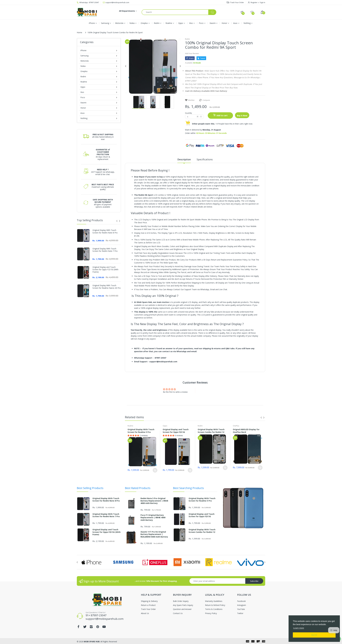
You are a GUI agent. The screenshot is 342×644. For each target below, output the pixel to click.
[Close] (223, 318)
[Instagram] (130, 321)
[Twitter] (124, 321)
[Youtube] (143, 321)
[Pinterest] (137, 321)
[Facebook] (117, 321)
